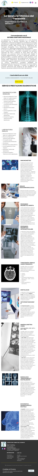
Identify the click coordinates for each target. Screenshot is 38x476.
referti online (19, 81)
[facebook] (30, 2)
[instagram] (32, 2)
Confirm (31, 470)
